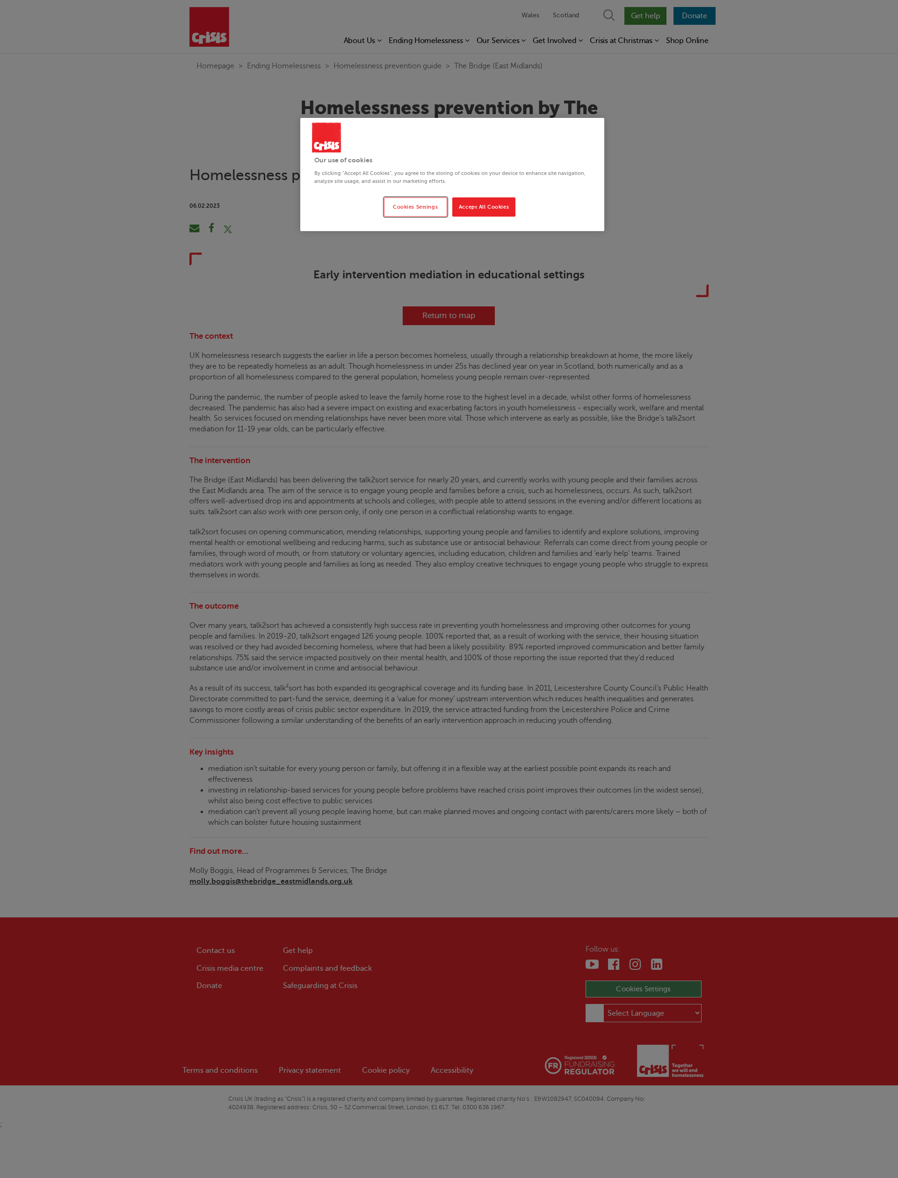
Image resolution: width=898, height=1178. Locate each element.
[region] (452, 175)
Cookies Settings (415, 207)
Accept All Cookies (484, 207)
